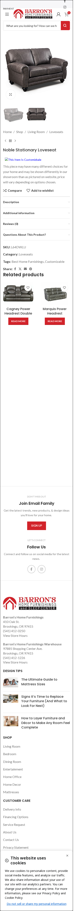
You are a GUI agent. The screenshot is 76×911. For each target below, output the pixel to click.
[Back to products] (10, 141)
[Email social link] (25, 269)
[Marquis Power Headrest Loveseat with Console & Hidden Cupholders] (55, 293)
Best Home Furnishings (28, 261)
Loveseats (56, 132)
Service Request (14, 824)
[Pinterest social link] (30, 269)
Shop (19, 132)
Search (65, 25)
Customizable (54, 261)
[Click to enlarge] (10, 94)
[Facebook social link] (15, 269)
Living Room (36, 132)
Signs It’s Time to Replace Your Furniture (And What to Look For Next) (44, 701)
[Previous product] (5, 141)
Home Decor (12, 784)
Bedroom (9, 754)
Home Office (12, 777)
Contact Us (11, 840)
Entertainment (13, 769)
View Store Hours (15, 635)
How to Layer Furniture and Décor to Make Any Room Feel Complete (45, 723)
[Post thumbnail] (10, 682)
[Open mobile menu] (7, 14)
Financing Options (15, 817)
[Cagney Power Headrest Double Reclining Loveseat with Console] (18, 293)
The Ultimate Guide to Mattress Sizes (39, 681)
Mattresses (11, 792)
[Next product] (15, 141)
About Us (9, 832)
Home (7, 132)
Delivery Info (12, 809)
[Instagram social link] (64, 7)
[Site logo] (33, 14)
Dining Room (12, 762)
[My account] (59, 14)
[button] (7, 68)
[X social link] (20, 269)
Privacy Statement (16, 847)
